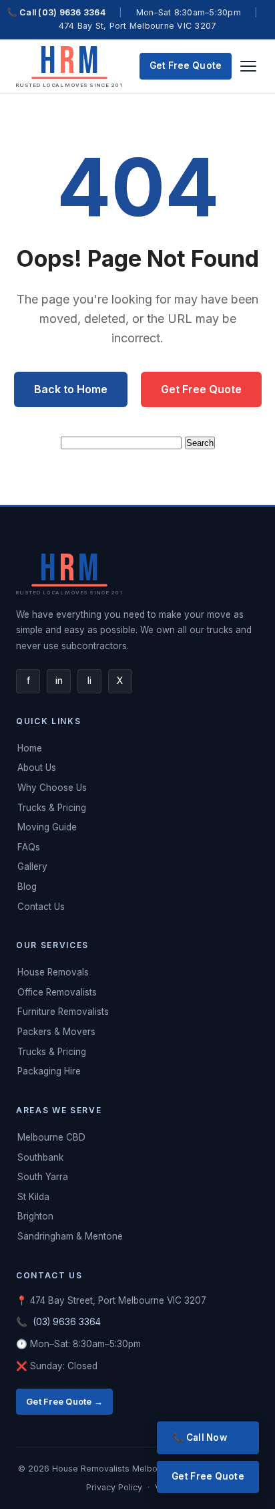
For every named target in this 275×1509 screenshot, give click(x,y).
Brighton (35, 1216)
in (59, 680)
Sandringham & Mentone (70, 1236)
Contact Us (41, 906)
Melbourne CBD (51, 1137)
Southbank (40, 1157)
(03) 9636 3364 (67, 1321)
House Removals (53, 972)
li (89, 680)
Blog (27, 886)
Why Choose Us (52, 787)
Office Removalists (57, 992)
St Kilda (33, 1196)
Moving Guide (47, 827)
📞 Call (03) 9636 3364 (56, 12)
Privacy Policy (115, 1487)
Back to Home (70, 389)
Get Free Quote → (64, 1401)
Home (29, 748)
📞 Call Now (199, 1437)
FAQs (28, 847)
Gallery (32, 866)
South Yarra (42, 1176)
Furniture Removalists (63, 1011)
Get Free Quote (186, 65)
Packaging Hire (49, 1071)
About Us (36, 767)
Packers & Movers (56, 1031)
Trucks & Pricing (51, 807)
